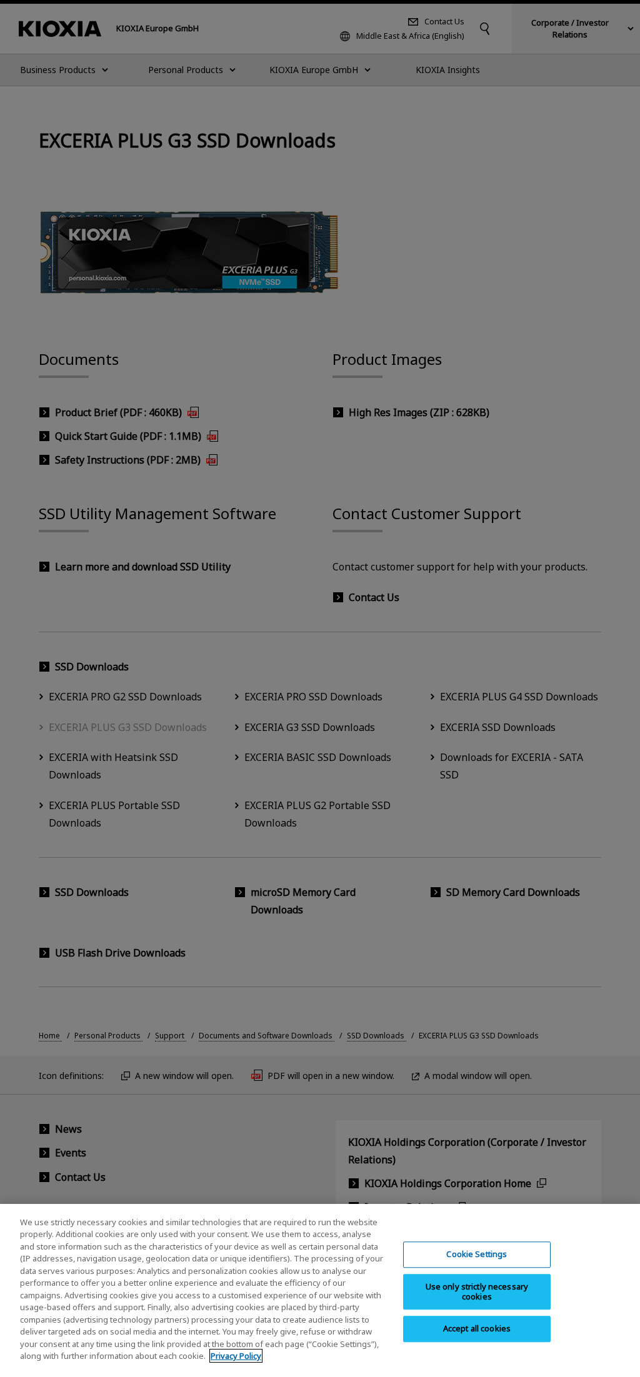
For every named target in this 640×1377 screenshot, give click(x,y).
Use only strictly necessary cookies (477, 1291)
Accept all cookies (477, 1329)
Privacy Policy (236, 1355)
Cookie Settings (476, 1254)
